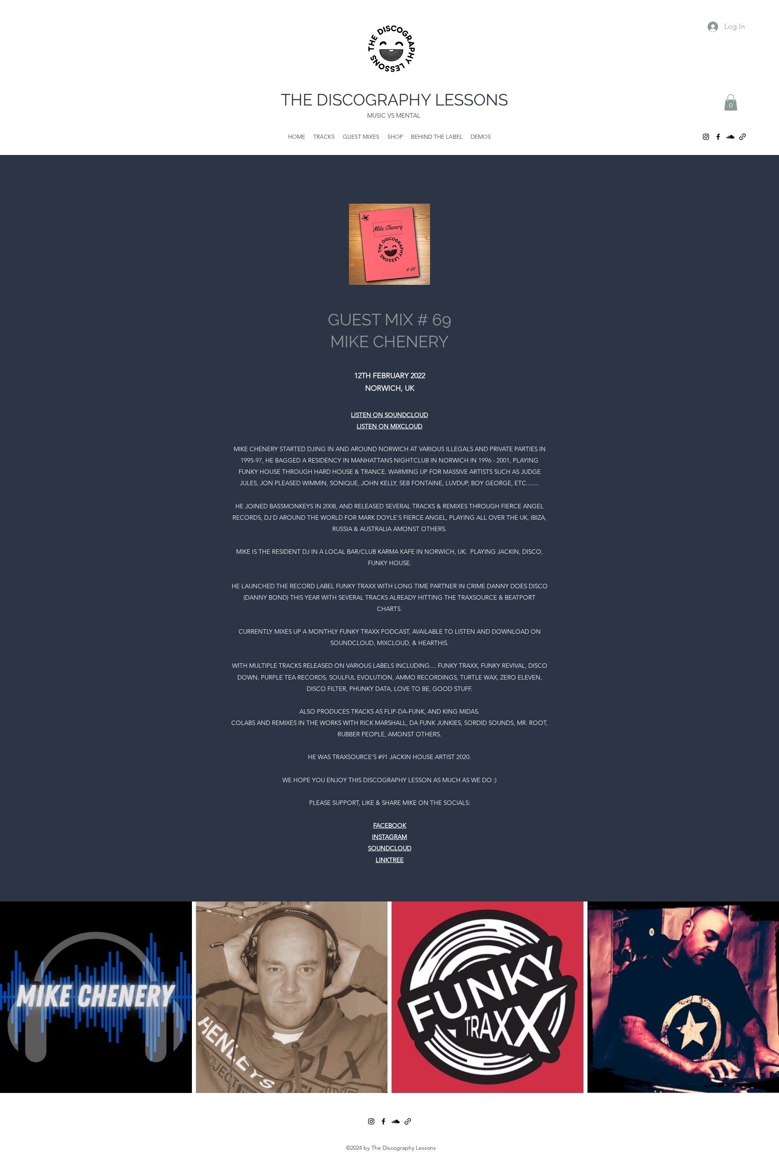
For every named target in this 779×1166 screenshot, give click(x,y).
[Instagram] (706, 137)
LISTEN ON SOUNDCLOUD (389, 415)
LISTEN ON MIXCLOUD (389, 426)
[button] (731, 102)
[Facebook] (718, 137)
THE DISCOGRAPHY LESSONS (394, 99)
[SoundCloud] (730, 137)
